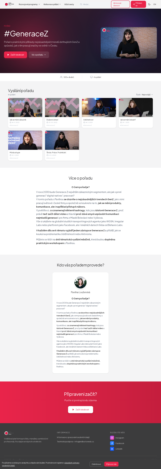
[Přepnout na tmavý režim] (149, 4)
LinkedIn (119, 449)
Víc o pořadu (37, 54)
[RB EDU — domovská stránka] (9, 4)
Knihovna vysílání (51, 4)
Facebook (120, 443)
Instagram (120, 438)
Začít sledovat (17, 54)
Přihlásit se (139, 4)
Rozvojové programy (28, 4)
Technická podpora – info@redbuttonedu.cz (75, 441)
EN (155, 4)
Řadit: (143, 94)
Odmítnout (96, 464)
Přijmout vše (111, 464)
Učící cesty (69, 4)
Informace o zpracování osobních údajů (73, 437)
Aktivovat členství (117, 4)
